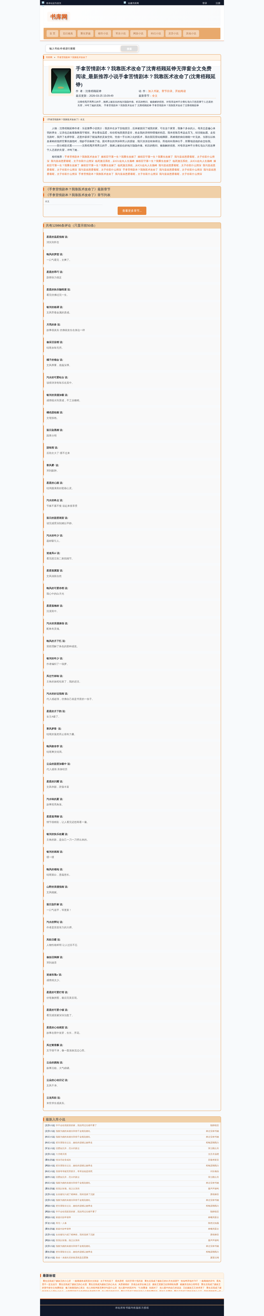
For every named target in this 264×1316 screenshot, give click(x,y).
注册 (218, 3)
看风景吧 (119, 1281)
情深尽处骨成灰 (63, 1160)
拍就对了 (153, 1288)
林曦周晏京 (213, 1217)
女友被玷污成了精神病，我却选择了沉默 (75, 1194)
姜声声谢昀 (213, 1188)
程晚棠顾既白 (212, 1142)
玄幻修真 (68, 33)
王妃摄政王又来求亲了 (194, 1288)
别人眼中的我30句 (127, 1288)
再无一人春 (61, 1223)
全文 (155, 95)
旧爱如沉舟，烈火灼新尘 (68, 1148)
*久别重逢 (142, 1288)
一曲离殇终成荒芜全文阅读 (86, 1281)
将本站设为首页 (53, 3)
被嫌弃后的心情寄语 (189, 1284)
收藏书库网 (133, 3)
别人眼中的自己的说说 (170, 1288)
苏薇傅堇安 (213, 1160)
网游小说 (138, 33)
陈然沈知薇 (213, 1223)
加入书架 (153, 91)
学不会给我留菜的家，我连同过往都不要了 (76, 1125)
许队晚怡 (214, 1171)
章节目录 (167, 91)
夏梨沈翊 (214, 1257)
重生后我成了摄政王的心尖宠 (73, 1284)
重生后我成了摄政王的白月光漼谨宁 (162, 1281)
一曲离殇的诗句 (207, 1281)
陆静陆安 (214, 1125)
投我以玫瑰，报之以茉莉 (68, 1188)
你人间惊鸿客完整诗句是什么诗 (102, 1288)
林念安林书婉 (212, 1131)
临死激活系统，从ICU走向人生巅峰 (115, 161)
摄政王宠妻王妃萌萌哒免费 (165, 1284)
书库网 (49, 57)
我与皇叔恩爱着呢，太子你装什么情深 (72, 161)
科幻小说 (156, 33)
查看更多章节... (132, 210)
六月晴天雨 (61, 1154)
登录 (204, 3)
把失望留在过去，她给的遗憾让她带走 (74, 1142)
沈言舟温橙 (213, 1154)
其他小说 (191, 33)
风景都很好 (124, 1284)
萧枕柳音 (214, 1194)
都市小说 (103, 33)
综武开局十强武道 (134, 1281)
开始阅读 (180, 91)
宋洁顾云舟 (213, 1148)
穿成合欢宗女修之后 (140, 1284)
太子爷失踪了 (106, 1281)
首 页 (52, 33)
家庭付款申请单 (63, 1217)
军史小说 (121, 33)
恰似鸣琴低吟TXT (189, 1281)
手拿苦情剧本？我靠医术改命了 (72, 57)
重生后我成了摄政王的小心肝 (57, 1281)
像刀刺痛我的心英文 (75, 1288)
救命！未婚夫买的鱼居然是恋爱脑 (72, 1257)
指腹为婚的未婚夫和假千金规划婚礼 (73, 1131)
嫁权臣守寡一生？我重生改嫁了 (118, 156)
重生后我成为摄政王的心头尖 (103, 1284)
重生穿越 (85, 33)
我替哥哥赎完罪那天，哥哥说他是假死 (74, 1171)
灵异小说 (173, 33)
